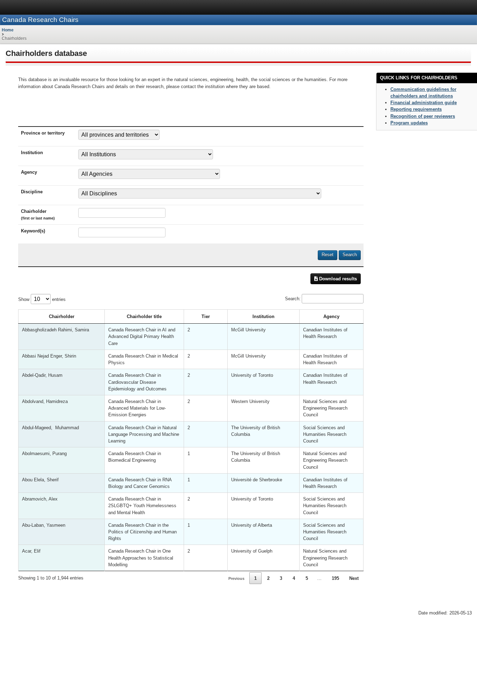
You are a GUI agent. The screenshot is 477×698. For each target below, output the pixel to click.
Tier (205, 316)
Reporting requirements (416, 109)
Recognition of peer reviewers (422, 116)
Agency (331, 316)
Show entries (42, 299)
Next (354, 578)
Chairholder (61, 316)
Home (8, 30)
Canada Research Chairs (40, 19)
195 (335, 578)
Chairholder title (144, 316)
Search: (293, 298)
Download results (337, 278)
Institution (263, 316)
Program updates (409, 122)
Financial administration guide (423, 102)
